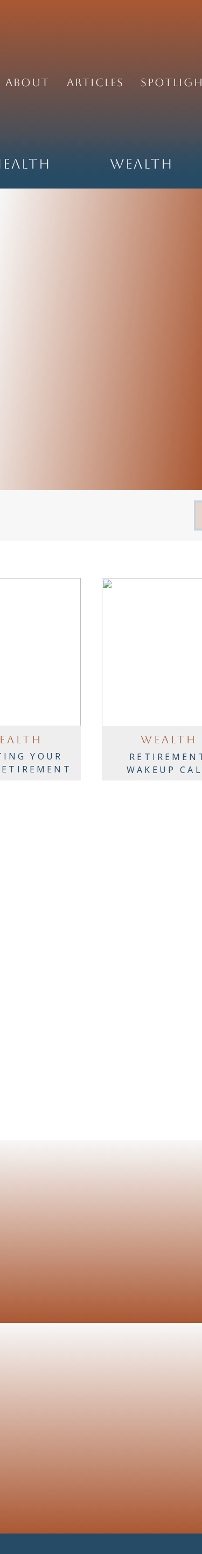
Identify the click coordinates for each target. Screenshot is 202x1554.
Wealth (169, 739)
